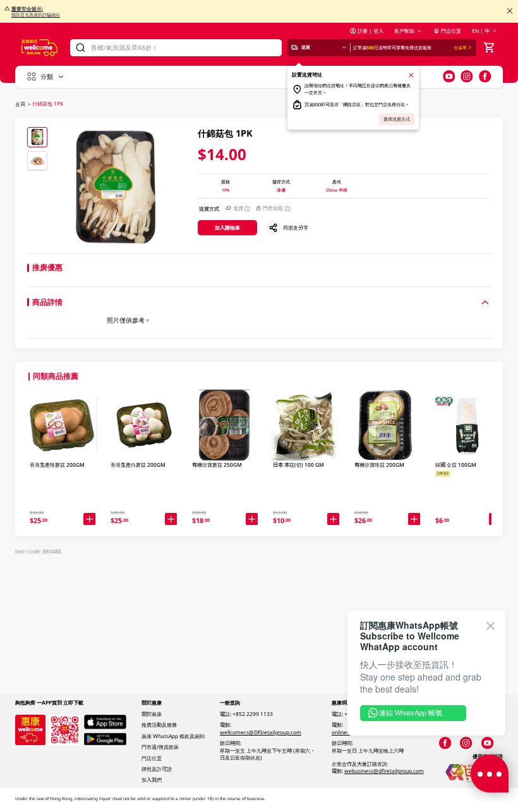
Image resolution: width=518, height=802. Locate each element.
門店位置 (451, 30)
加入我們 (152, 779)
